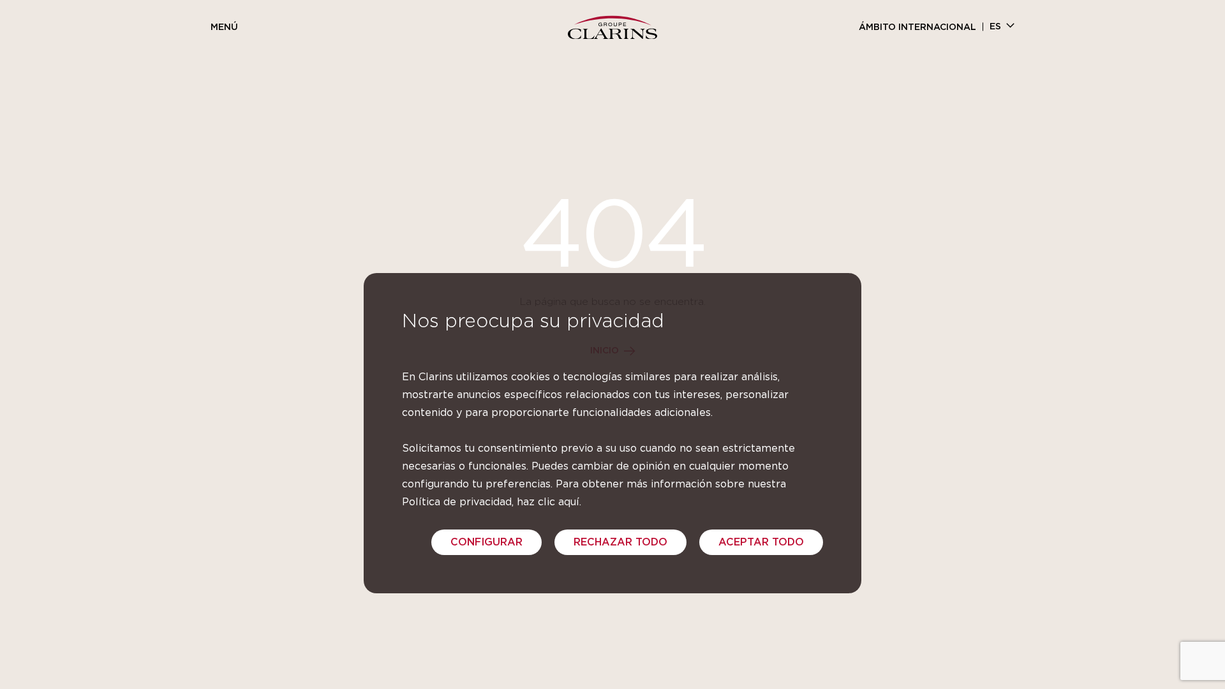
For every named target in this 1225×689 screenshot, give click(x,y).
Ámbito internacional (917, 27)
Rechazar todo (620, 542)
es (995, 26)
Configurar (486, 542)
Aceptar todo (761, 542)
